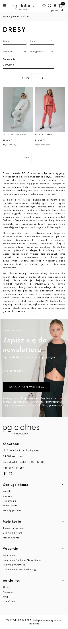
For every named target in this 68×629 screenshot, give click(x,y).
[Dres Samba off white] (18, 109)
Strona (26, 77)
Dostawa (7, 496)
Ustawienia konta (12, 532)
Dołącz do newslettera (26, 387)
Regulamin (9, 555)
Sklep (26, 16)
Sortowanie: (9, 59)
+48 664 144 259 (13, 467)
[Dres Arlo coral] (50, 109)
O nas (6, 587)
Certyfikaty (9, 601)
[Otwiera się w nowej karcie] (4, 473)
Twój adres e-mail (13, 371)
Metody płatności (12, 510)
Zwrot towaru (10, 505)
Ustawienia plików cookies (18, 569)
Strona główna (11, 16)
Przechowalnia (11, 537)
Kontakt (7, 491)
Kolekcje (8, 592)
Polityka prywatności (14, 564)
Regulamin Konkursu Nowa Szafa (22, 560)
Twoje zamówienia (13, 528)
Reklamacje (9, 501)
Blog (5, 596)
